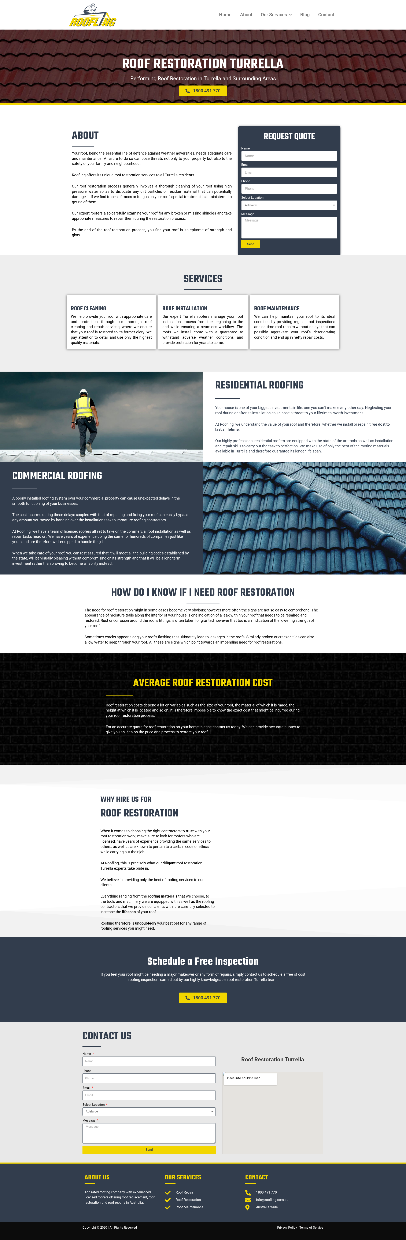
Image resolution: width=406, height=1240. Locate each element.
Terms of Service (311, 1227)
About (246, 14)
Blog (305, 14)
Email (245, 165)
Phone (245, 181)
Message (247, 214)
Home (225, 14)
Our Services (274, 14)
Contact (326, 14)
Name (245, 148)
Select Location (252, 198)
